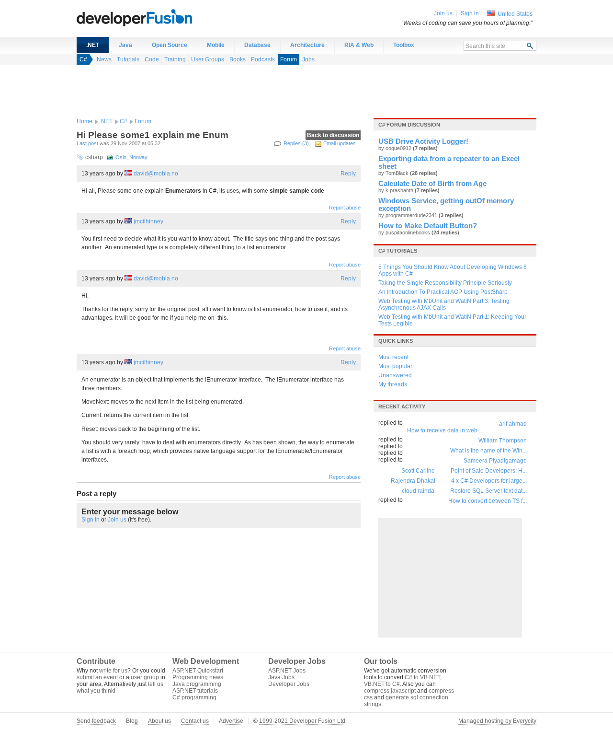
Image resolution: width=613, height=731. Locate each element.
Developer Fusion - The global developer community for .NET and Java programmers (158, 17)
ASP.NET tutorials (195, 690)
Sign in (90, 519)
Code (152, 59)
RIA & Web (359, 45)
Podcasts (263, 59)
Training (175, 59)
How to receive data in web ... (445, 430)
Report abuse (345, 207)
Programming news (197, 677)
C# (83, 59)
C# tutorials (397, 251)
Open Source (169, 45)
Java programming (196, 684)
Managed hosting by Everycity (497, 721)
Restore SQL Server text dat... (488, 490)
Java (125, 45)
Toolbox (403, 45)
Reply (348, 173)
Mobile (216, 45)
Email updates (339, 143)
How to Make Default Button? (427, 226)
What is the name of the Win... (488, 450)
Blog (132, 721)
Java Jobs (281, 677)
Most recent (393, 357)
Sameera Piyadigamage (495, 460)
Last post (87, 143)
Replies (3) (296, 143)
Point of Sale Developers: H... (489, 470)
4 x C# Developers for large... (489, 480)
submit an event (97, 677)
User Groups (207, 59)
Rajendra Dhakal (413, 480)
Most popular (395, 366)
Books (237, 59)
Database (257, 45)
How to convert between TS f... (487, 501)
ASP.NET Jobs (287, 670)
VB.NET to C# (382, 684)
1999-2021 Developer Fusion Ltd (302, 721)
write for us (113, 670)
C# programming (194, 697)
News (104, 59)
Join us (117, 519)
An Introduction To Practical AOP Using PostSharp (443, 292)
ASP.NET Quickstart (197, 670)
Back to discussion (333, 135)
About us (159, 721)
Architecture (307, 45)
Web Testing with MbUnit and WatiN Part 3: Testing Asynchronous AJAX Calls (444, 304)
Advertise (231, 721)
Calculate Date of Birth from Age (432, 183)
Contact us (195, 721)
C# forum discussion (409, 125)
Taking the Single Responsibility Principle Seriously (445, 282)
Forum (288, 59)
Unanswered (395, 375)
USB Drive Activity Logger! (423, 141)
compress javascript (390, 690)
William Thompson (502, 440)
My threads (392, 384)
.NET (92, 45)
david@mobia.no (156, 173)
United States (515, 14)
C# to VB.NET (422, 677)
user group (145, 677)
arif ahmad (513, 423)
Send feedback (96, 721)
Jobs (308, 59)
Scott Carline (418, 470)
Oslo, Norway (131, 157)
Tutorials (128, 59)
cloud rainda (418, 490)
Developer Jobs (288, 684)
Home (84, 121)
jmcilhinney (148, 221)
